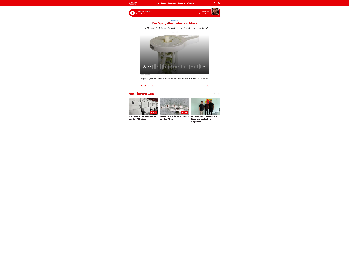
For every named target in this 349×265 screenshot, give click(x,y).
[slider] (176, 66)
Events (163, 3)
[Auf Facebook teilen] (148, 85)
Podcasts (181, 3)
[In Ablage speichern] (207, 85)
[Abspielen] (132, 13)
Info (157, 3)
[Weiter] (218, 93)
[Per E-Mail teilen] (141, 85)
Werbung (190, 3)
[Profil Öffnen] (218, 3)
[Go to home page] (133, 3)
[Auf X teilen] (152, 85)
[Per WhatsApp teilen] (145, 85)
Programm (172, 3)
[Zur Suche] (214, 3)
